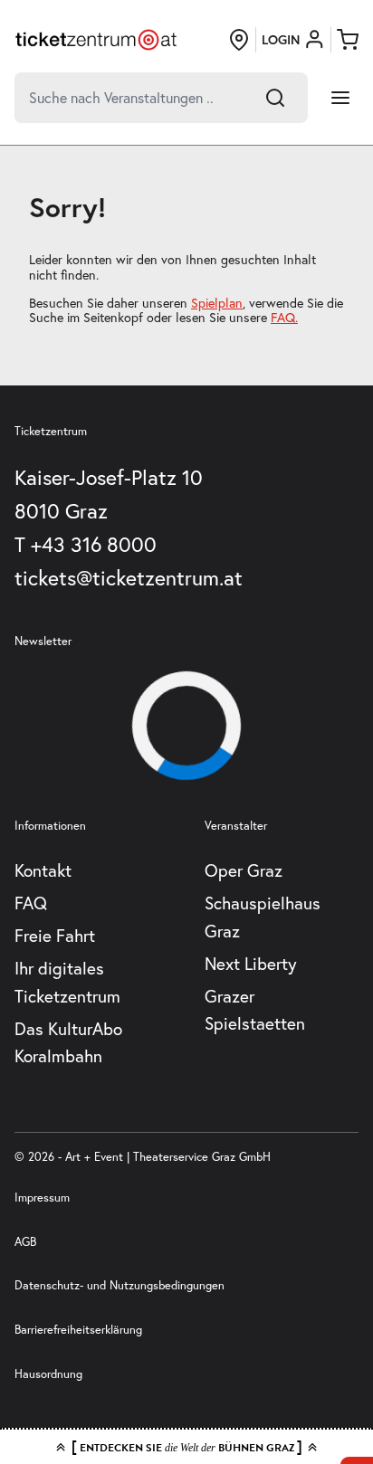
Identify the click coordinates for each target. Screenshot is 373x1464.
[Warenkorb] (348, 40)
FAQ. (284, 317)
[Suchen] (275, 98)
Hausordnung (48, 1373)
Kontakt (43, 870)
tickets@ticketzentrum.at (128, 578)
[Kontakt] (239, 40)
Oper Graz (243, 870)
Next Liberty (251, 963)
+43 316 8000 (94, 544)
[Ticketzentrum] (95, 40)
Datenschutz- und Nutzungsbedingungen (119, 1285)
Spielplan (217, 303)
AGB (25, 1241)
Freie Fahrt (54, 935)
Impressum (42, 1197)
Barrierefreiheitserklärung (78, 1329)
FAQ (30, 903)
